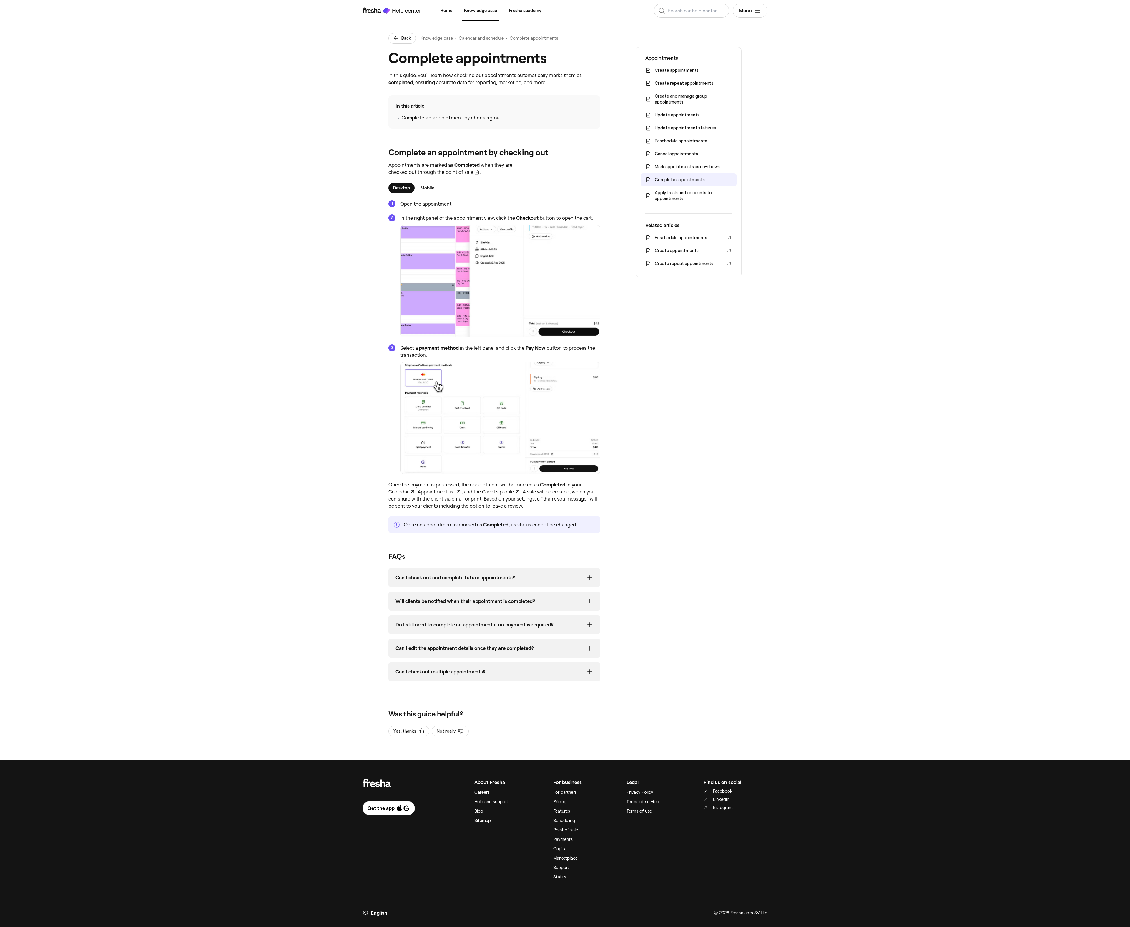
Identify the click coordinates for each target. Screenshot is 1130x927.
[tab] (401, 188)
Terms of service (643, 801)
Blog (478, 811)
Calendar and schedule (481, 38)
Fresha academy (525, 10)
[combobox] (691, 11)
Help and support (491, 801)
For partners (565, 792)
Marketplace (565, 858)
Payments (563, 839)
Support (561, 867)
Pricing (559, 801)
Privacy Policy (640, 792)
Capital (560, 848)
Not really (446, 731)
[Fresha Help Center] (392, 10)
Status (559, 877)
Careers (482, 792)
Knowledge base (480, 10)
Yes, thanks (404, 731)
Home (446, 10)
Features (561, 811)
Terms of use (639, 811)
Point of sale (565, 830)
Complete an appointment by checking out (451, 117)
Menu (745, 10)
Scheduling (564, 820)
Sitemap (482, 820)
